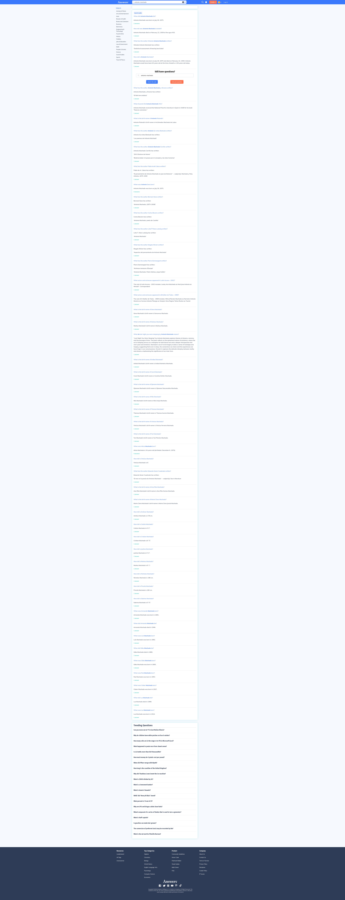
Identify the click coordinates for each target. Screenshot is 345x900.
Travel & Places (120, 60)
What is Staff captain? (141, 818)
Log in (226, 2)
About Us (202, 854)
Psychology (147, 871)
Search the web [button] (152, 82)
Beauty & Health (121, 19)
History (118, 36)
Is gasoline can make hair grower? (145, 823)
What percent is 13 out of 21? (143, 801)
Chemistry (147, 857)
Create (212, 2)
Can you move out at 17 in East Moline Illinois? (149, 730)
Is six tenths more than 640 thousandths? (147, 752)
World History (148, 864)
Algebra (146, 854)
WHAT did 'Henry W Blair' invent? (144, 796)
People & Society (121, 49)
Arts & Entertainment (122, 14)
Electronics (119, 27)
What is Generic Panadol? (142, 790)
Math (117, 47)
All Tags (119, 857)
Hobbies (118, 39)
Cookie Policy (203, 871)
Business (118, 24)
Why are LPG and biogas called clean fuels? (148, 807)
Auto (117, 16)
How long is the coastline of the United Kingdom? (150, 768)
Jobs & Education (121, 41)
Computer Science (149, 874)
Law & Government (121, 44)
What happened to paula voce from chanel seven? (150, 746)
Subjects (118, 8)
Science (118, 52)
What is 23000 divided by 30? (143, 779)
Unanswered (120, 861)
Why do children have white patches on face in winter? (152, 735)
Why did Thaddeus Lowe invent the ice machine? (150, 774)
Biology (146, 861)
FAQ (173, 871)
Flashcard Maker (176, 861)
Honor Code (175, 857)
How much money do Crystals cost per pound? (149, 757)
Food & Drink (120, 34)
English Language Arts (150, 867)
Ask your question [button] (177, 82)
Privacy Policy (203, 864)
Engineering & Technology (120, 30)
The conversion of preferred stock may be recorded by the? (153, 829)
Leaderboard (120, 854)
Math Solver (175, 867)
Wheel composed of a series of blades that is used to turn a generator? (157, 812)
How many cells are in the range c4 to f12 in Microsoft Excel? (154, 741)
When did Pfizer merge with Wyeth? (145, 763)
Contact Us (202, 857)
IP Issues (202, 874)
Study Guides (175, 864)
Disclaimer (202, 867)
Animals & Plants (121, 11)
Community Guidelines (178, 854)
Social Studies (120, 54)
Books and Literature (122, 21)
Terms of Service (204, 861)
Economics (147, 877)
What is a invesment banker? (143, 785)
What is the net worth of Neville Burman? (147, 834)
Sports (118, 57)
